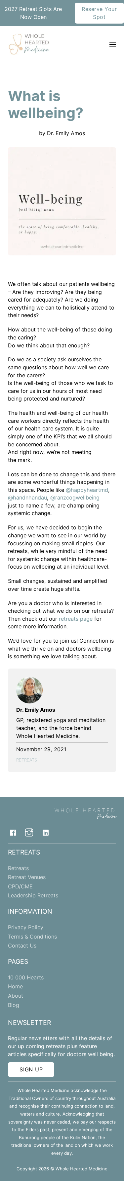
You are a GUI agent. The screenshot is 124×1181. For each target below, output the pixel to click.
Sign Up (31, 1069)
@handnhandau (27, 497)
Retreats (26, 760)
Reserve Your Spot (99, 13)
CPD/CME (20, 886)
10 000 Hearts (26, 977)
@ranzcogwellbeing (75, 497)
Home (15, 986)
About (15, 995)
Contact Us (22, 945)
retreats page (76, 618)
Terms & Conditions (32, 936)
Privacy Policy (25, 927)
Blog (13, 1005)
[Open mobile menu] (112, 44)
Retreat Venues (27, 877)
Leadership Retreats (33, 895)
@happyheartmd (87, 490)
